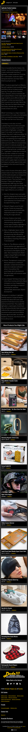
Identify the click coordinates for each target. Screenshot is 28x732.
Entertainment (6, 12)
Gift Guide (15, 2)
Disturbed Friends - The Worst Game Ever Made (14, 409)
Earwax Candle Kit (6, 466)
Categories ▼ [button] (9, 2)
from (10, 354)
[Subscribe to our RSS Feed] (20, 684)
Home (24, 726)
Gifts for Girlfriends (16, 699)
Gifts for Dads (4, 697)
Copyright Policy (17, 727)
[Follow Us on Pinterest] (14, 684)
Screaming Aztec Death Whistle (10, 636)
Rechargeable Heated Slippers (9, 665)
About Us (3, 715)
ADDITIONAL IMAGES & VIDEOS (8, 29)
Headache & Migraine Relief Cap (10, 580)
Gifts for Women (12, 695)
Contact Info (4, 711)
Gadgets (12, 689)
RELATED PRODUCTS (5, 41)
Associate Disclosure (7, 718)
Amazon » (13, 354)
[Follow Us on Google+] (17, 684)
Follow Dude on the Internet (14, 680)
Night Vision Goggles (7, 494)
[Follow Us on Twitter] (11, 684)
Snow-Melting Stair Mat (8, 352)
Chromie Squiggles (5, 708)
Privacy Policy (10, 727)
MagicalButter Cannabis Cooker (10, 381)
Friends (3, 705)
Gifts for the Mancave (6, 699)
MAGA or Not (13, 708)
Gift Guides (4, 692)
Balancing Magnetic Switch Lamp (10, 438)
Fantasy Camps (14, 12)
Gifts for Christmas (12, 697)
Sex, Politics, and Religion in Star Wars (9, 56)
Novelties (21, 689)
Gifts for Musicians (5, 701)
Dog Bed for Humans (7, 608)
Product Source (6, 60)
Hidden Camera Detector (8, 523)
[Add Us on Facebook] (8, 684)
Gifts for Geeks (20, 695)
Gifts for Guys (4, 695)
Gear (16, 689)
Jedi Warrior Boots (5, 46)
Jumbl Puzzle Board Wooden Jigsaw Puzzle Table (14, 551)
